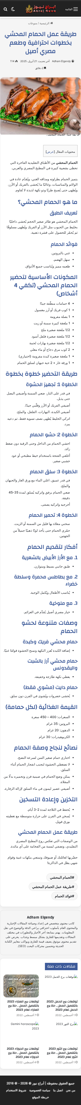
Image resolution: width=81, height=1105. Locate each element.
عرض (50, 151)
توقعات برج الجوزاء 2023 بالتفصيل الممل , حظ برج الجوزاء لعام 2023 (23, 1053)
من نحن (70, 1090)
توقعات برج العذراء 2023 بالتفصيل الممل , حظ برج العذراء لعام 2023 (23, 1006)
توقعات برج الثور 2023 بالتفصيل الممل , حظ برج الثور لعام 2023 (62, 1053)
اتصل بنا (58, 1090)
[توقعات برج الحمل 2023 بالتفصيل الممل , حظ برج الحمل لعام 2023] (60, 986)
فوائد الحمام (63, 896)
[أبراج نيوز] (40, 9)
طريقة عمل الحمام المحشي (52, 887)
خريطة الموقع (40, 1097)
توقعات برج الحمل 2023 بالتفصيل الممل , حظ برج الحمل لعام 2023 (62, 1006)
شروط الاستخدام (16, 1090)
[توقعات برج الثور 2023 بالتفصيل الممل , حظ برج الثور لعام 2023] (60, 1033)
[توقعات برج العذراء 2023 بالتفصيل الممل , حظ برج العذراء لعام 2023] (21, 986)
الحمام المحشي (61, 877)
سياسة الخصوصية (39, 1090)
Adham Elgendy (61, 61)
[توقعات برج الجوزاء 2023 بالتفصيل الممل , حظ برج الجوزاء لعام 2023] (21, 1033)
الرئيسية (45, 23)
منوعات (32, 23)
